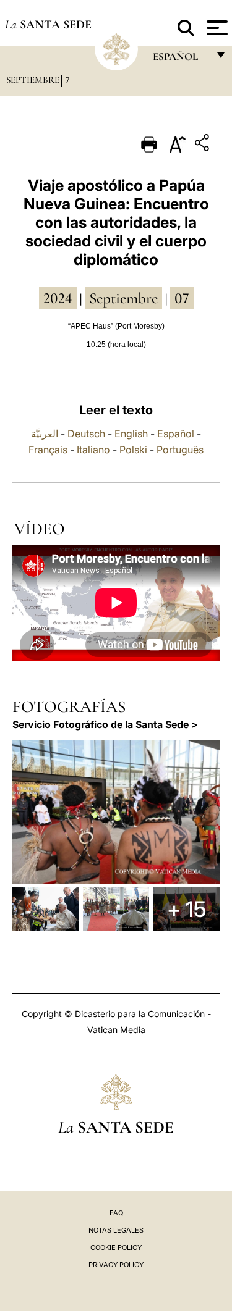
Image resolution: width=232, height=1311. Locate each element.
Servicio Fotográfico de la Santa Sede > (105, 724)
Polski (133, 449)
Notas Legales (116, 1230)
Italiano (93, 449)
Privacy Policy (116, 1264)
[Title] (203, 145)
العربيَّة (44, 433)
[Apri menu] (216, 27)
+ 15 (186, 909)
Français (47, 449)
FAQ (116, 1212)
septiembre (123, 298)
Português (180, 449)
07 (181, 298)
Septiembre (32, 79)
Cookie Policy (116, 1247)
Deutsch (86, 433)
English (131, 433)
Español (175, 433)
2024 (57, 298)
